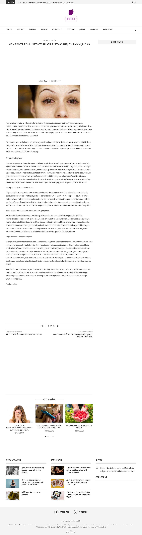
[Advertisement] (49, 62)
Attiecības (57, 29)
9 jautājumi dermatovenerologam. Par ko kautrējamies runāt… (19, 428)
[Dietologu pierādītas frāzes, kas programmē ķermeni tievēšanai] (12, 483)
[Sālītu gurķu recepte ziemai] (12, 495)
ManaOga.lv (19, 525)
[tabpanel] (19, 419)
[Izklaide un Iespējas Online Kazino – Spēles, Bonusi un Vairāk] (57, 495)
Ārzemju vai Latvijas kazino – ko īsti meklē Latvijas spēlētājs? (78, 482)
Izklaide (21, 29)
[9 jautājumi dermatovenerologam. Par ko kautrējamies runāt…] (19, 413)
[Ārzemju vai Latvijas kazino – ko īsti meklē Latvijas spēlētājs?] (57, 483)
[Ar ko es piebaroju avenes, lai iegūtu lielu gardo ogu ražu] (79, 413)
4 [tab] (53, 436)
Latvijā (9, 29)
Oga (45, 81)
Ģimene (82, 29)
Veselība (70, 29)
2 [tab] (48, 436)
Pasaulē (32, 29)
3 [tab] (50, 436)
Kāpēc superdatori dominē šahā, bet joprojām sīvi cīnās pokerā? (78, 470)
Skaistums (107, 29)
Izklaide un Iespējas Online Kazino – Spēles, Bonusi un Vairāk (78, 494)
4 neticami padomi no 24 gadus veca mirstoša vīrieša (33, 470)
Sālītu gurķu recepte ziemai (31, 493)
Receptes (94, 29)
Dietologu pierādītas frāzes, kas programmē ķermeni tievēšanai (32, 482)
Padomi (44, 29)
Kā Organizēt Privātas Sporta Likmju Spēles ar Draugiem (48, 2)
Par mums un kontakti (71, 521)
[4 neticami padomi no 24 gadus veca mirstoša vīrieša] (12, 470)
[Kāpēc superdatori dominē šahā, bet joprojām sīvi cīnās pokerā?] (57, 470)
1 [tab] (45, 436)
